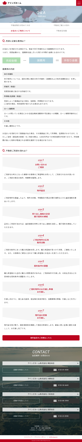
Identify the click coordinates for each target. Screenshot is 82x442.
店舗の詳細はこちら (21, 370)
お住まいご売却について (20, 31)
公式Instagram (53, 437)
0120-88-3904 (63, 401)
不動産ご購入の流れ (62, 25)
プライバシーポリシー (40, 437)
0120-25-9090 (63, 416)
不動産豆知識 (61, 31)
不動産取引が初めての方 (20, 25)
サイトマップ (28, 437)
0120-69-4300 (63, 370)
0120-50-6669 (63, 385)
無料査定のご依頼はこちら (41, 338)
